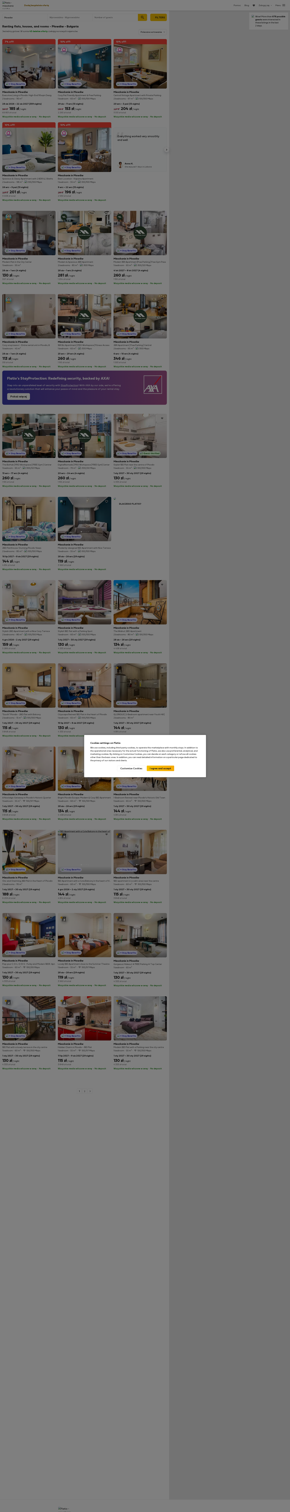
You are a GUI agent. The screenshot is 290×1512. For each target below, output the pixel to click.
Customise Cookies (131, 768)
